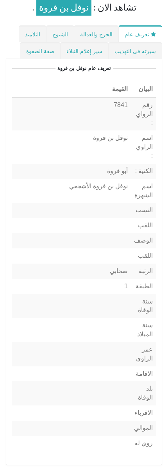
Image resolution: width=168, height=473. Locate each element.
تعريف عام (138, 34)
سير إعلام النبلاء (84, 51)
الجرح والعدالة (96, 34)
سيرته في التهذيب (135, 51)
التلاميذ (32, 34)
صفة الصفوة (40, 51)
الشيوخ (60, 34)
